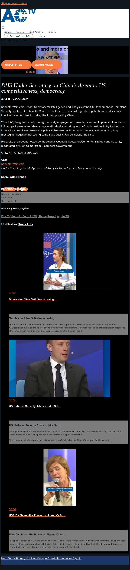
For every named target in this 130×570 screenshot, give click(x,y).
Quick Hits (7, 99)
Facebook (9, 189)
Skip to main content (14, 3)
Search (20, 31)
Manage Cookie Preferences (55, 558)
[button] (3, 28)
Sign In (42, 36)
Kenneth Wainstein (12, 164)
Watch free (13, 65)
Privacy (21, 558)
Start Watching (36, 31)
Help (4, 558)
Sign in (52, 31)
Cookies (31, 558)
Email (24, 189)
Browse (8, 31)
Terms (12, 558)
